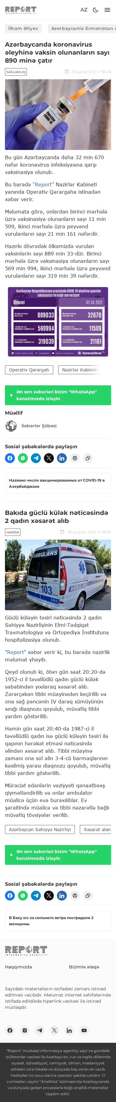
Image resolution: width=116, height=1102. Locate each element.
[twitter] (49, 458)
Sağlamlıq (15, 72)
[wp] (23, 458)
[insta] (25, 1030)
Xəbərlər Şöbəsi (39, 426)
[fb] (10, 458)
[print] (75, 458)
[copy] (88, 458)
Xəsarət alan (97, 829)
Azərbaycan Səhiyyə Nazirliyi (40, 829)
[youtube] (84, 1030)
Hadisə (12, 532)
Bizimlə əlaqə (84, 967)
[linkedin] (62, 458)
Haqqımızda (18, 967)
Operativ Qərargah (29, 369)
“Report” (43, 184)
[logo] (21, 10)
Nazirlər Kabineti (80, 369)
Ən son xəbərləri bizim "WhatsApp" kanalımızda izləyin (56, 395)
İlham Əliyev (23, 28)
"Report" (15, 652)
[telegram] (36, 458)
